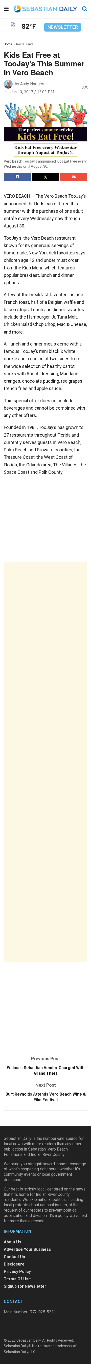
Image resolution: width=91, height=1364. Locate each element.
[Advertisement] (45, 762)
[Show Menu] (6, 9)
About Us (12, 1242)
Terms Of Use (17, 1278)
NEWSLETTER (63, 27)
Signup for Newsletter (25, 1286)
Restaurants (25, 44)
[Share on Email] (73, 177)
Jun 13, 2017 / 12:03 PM (32, 92)
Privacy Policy (17, 1271)
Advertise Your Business (27, 1249)
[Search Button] (84, 9)
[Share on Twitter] (45, 177)
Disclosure (14, 1264)
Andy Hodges (32, 83)
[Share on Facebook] (17, 177)
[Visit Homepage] (45, 8)
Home (8, 44)
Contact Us (14, 1256)
